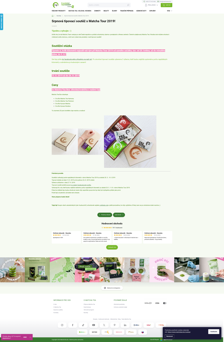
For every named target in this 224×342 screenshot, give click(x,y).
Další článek (118, 214)
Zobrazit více (112, 247)
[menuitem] (59, 11)
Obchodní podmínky (119, 304)
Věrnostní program (89, 310)
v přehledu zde (103, 205)
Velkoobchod (113, 319)
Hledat (128, 5)
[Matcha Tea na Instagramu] (62, 325)
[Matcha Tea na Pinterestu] (114, 325)
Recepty (95, 319)
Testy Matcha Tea (126, 319)
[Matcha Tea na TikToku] (83, 325)
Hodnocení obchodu (112, 223)
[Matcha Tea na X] (104, 325)
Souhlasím (213, 331)
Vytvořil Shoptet (154, 339)
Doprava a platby (58, 310)
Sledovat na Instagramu (113, 288)
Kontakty (55, 312)
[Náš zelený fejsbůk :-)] (72, 325)
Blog (119, 319)
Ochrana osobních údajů (120, 307)
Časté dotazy (87, 307)
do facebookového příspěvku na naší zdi (77, 59)
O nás (55, 304)
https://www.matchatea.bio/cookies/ (179, 332)
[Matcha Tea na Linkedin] (125, 325)
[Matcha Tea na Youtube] (93, 325)
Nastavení (169, 336)
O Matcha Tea (57, 307)
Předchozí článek (105, 214)
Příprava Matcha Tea (89, 304)
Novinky (86, 312)
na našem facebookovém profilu (81, 185)
